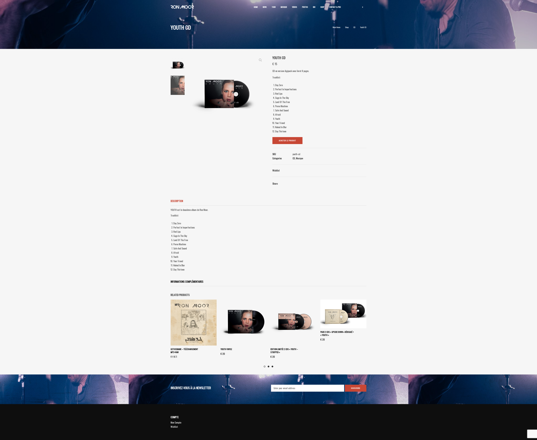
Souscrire (355, 388)
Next (261, 95)
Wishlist (174, 426)
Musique (299, 158)
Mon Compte (176, 422)
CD (294, 158)
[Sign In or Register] (347, 7)
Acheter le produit (287, 140)
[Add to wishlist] (282, 170)
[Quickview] (208, 351)
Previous (188, 95)
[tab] (268, 201)
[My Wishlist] (355, 7)
